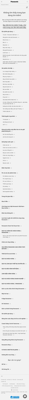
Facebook (3, 379)
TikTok (13, 379)
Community (19, 379)
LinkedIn (2, 381)
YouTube (8, 379)
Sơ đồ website (12, 383)
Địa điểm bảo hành (14, 387)
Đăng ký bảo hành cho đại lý (19, 385)
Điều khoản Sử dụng (21, 383)
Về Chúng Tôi (5, 383)
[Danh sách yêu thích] (26, 7)
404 (2, 376)
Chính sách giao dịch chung (7, 385)
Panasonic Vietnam (5, 4)
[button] (25, 396)
